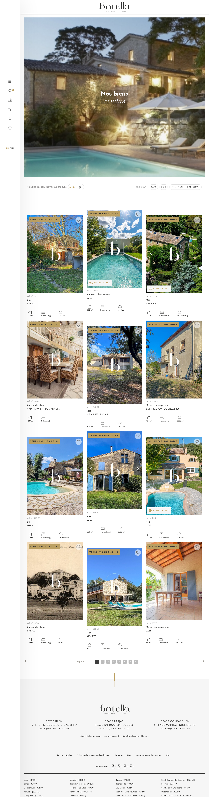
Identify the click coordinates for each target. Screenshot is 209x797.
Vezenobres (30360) (170, 791)
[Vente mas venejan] (174, 254)
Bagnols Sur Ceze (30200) (82, 783)
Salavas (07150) (123, 779)
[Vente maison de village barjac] (55, 581)
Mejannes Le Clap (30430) (82, 787)
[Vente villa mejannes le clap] (114, 365)
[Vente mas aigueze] (114, 587)
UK (12, 148)
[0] (10, 90)
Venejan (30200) (77, 779)
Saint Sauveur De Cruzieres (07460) (178, 779)
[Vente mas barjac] (55, 254)
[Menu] (10, 81)
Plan (168, 755)
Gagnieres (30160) (124, 787)
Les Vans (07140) (169, 783)
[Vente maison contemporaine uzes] (114, 249)
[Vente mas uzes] (55, 476)
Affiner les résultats (187, 187)
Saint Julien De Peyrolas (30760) (130, 791)
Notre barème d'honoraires (148, 755)
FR (7, 148)
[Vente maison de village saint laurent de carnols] (55, 359)
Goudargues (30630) (33, 787)
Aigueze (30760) (32, 791)
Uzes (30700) (30, 779)
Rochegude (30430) (125, 783)
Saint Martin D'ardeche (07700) (175, 787)
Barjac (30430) (30, 783)
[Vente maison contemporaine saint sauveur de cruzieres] (174, 359)
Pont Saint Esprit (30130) (81, 791)
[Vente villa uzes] (174, 476)
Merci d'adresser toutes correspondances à (100, 736)
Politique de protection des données (93, 755)
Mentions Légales (64, 755)
